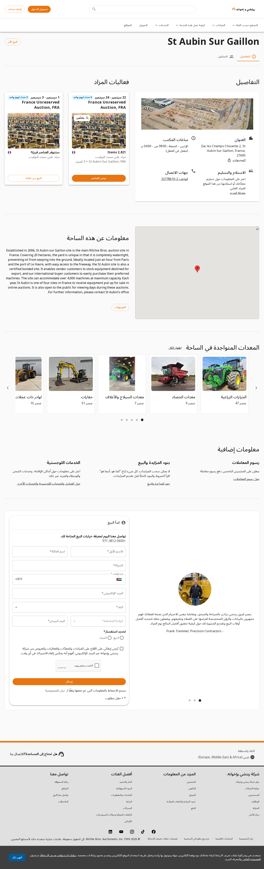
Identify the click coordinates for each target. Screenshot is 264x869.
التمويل (143, 25)
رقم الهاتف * (117, 574)
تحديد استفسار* (115, 632)
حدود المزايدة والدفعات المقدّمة (181, 802)
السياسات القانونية (224, 839)
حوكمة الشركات (252, 788)
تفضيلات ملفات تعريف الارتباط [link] (163, 839)
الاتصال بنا (17, 754)
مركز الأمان (254, 815)
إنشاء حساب (15, 9)
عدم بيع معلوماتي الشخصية (196, 839)
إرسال (69, 681)
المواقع (128, 25)
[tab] (142, 420)
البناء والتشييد (125, 782)
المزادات (220, 25)
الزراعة (129, 802)
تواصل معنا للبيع (60, 795)
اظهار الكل (175, 348)
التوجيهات (239, 160)
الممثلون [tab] (223, 56)
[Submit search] (94, 9)
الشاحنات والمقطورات (121, 795)
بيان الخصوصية (55, 690)
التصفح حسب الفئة (247, 25)
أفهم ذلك (17, 857)
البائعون (192, 788)
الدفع (193, 808)
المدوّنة (256, 808)
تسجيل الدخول (39, 9)
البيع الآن (13, 42)
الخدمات (164, 25)
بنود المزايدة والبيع (158, 483)
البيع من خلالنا (34, 178)
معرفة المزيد (237, 193)
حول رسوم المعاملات (246, 479)
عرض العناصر (98, 178)
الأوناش (128, 821)
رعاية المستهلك (61, 782)
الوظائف (255, 802)
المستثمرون (253, 795)
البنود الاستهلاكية (124, 788)
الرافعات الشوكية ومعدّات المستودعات (114, 815)
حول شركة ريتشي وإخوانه (247, 782)
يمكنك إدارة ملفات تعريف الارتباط (59, 855)
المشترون (191, 782)
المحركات (127, 808)
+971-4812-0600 (114, 541)
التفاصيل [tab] (245, 56)
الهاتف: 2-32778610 (174, 179)
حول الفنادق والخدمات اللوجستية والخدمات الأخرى (48, 483)
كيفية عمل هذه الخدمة (192, 25)
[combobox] (69, 607)
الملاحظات (63, 802)
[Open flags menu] (119, 579)
